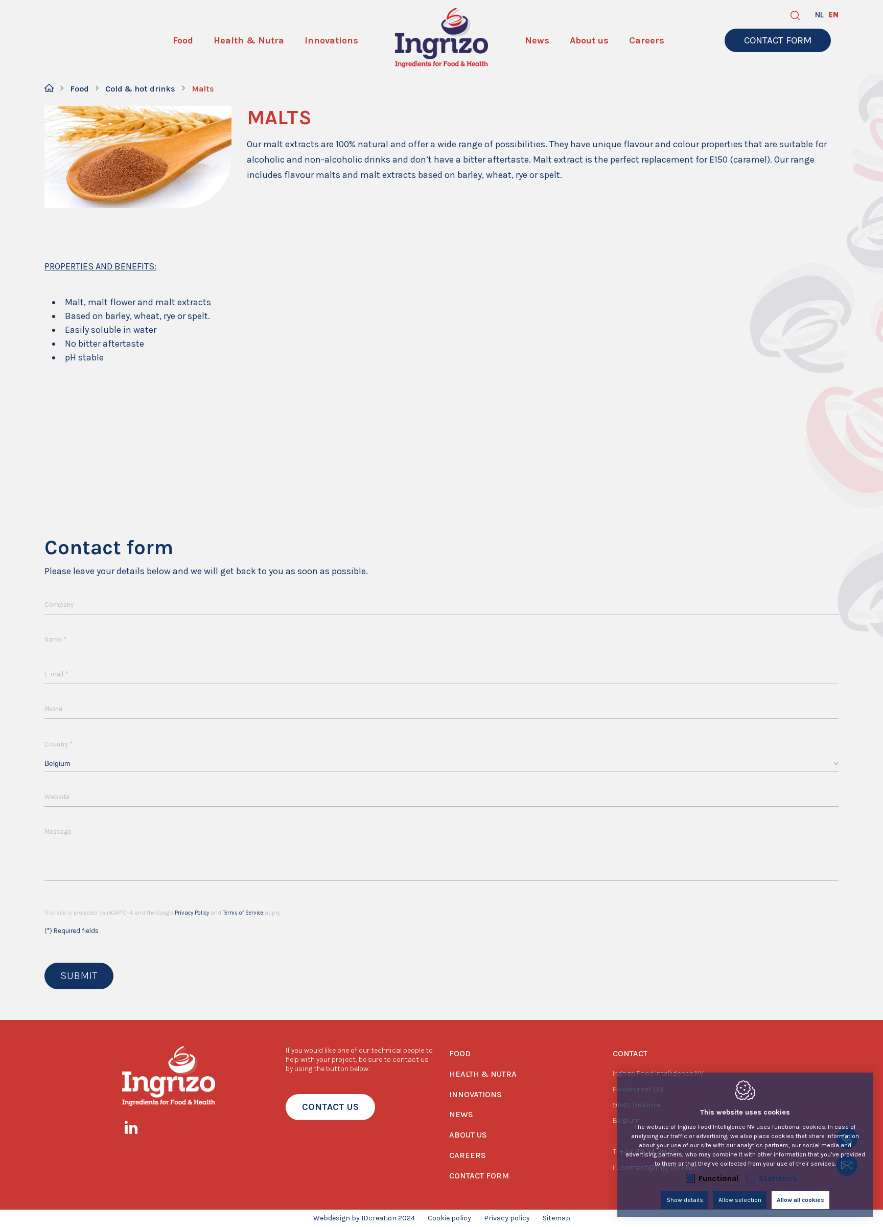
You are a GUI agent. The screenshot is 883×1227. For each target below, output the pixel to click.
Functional (718, 1178)
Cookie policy (449, 1218)
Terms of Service (243, 913)
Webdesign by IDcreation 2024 (364, 1218)
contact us (330, 1106)
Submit (79, 976)
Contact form (479, 1175)
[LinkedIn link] (136, 1129)
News (461, 1114)
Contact (630, 1053)
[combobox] (441, 763)
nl (819, 14)
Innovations (475, 1094)
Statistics (778, 1178)
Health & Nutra (483, 1074)
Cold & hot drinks (140, 89)
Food (79, 89)
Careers (467, 1155)
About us (468, 1135)
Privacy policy (507, 1218)
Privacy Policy (192, 913)
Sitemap (556, 1218)
